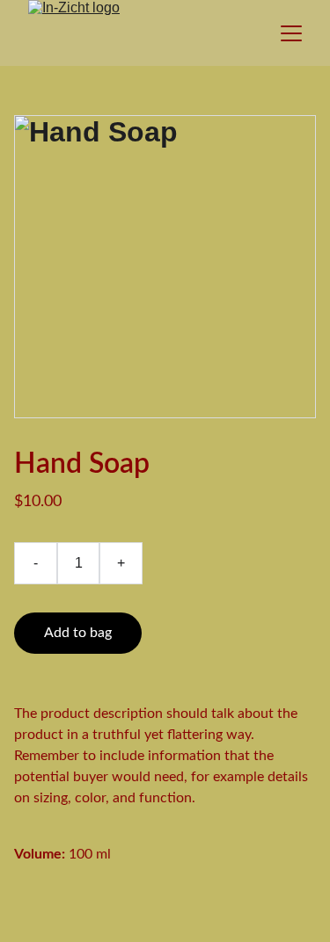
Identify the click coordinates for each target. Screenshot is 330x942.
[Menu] (291, 33)
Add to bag (78, 633)
